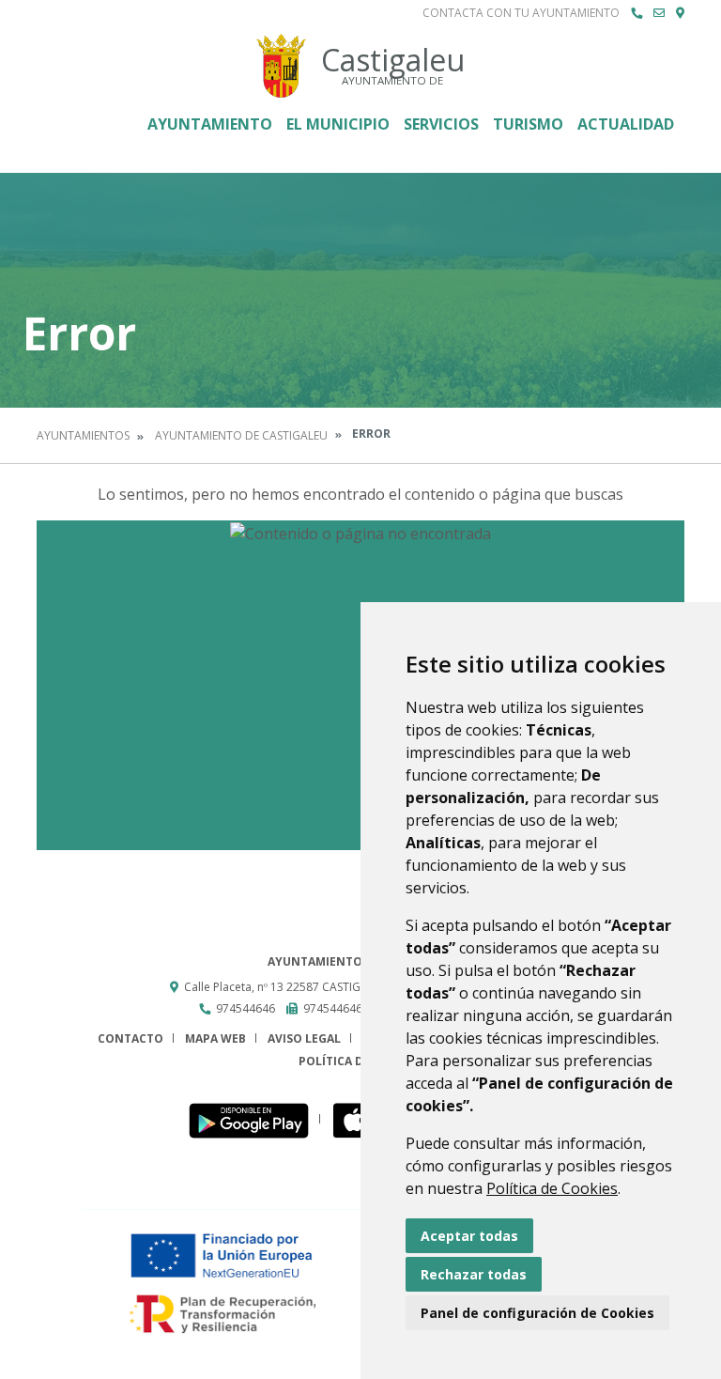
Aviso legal (304, 1038)
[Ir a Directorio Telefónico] (636, 13)
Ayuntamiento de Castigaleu (241, 435)
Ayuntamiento (209, 124)
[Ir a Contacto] (659, 13)
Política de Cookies (552, 1188)
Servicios (441, 124)
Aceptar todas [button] (469, 1236)
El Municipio (338, 124)
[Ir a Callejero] (680, 13)
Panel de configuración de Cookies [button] (537, 1313)
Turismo (528, 124)
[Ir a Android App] (254, 1119)
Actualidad (625, 124)
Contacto (130, 1038)
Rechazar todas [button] (474, 1274)
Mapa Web (215, 1038)
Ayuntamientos (83, 435)
